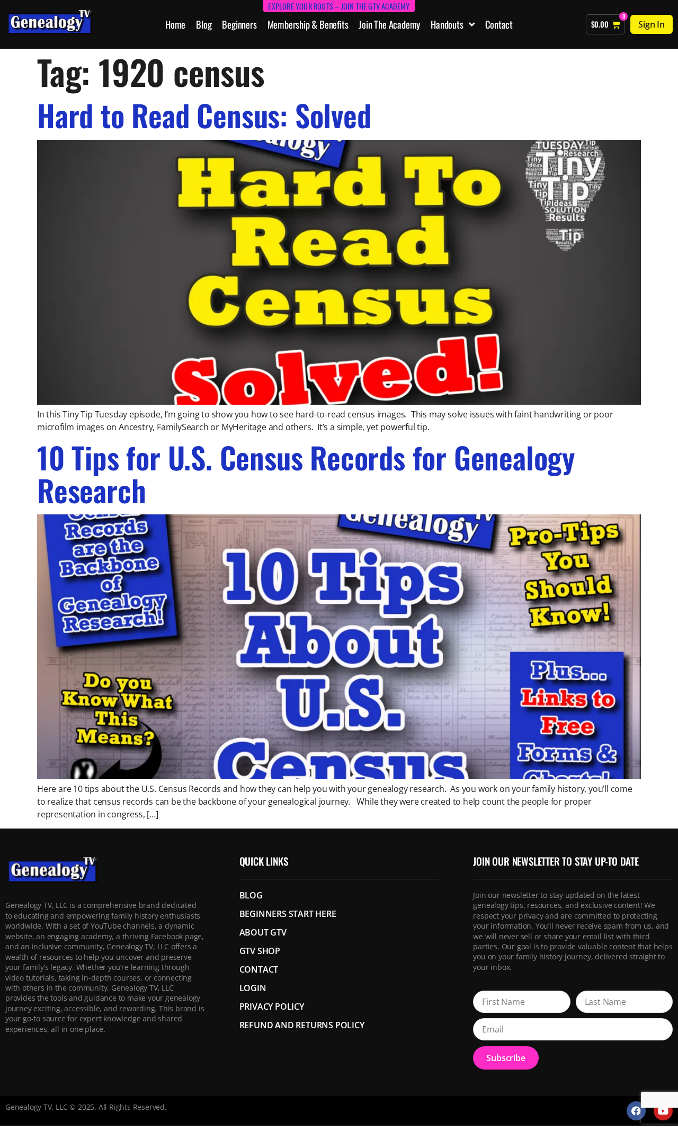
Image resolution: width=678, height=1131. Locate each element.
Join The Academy (389, 24)
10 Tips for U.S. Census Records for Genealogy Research (306, 473)
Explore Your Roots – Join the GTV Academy (338, 6)
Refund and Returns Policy (301, 1025)
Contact (499, 24)
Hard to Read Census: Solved (204, 115)
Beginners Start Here (287, 914)
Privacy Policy (271, 1006)
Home (175, 24)
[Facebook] (636, 1110)
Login (252, 988)
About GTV (263, 932)
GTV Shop (259, 951)
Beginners (239, 24)
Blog (203, 24)
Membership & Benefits (308, 24)
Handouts (447, 24)
